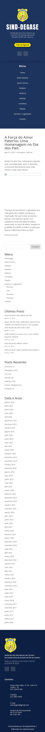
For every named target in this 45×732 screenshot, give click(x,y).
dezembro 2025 (11, 420)
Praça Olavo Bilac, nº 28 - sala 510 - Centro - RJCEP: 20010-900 (24, 687)
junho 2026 (9, 409)
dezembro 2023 (11, 498)
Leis (7, 290)
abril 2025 (8, 446)
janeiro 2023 (9, 538)
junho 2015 (9, 615)
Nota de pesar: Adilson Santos (16, 343)
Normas (9, 287)
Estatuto (8, 266)
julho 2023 (9, 516)
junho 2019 (9, 593)
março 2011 (9, 619)
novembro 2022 (11, 545)
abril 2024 (8, 486)
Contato (8, 301)
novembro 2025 (11, 424)
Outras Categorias (12, 385)
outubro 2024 (10, 464)
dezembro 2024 (11, 457)
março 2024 (9, 490)
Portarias (9, 298)
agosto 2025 (9, 431)
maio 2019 (9, 597)
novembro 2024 (11, 461)
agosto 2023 (9, 512)
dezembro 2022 (11, 542)
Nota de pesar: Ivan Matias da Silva (18, 315)
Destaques (21, 152)
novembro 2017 (11, 604)
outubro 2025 (10, 428)
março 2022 (9, 556)
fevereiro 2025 (10, 453)
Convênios (9, 277)
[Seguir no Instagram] (25, 53)
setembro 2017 (10, 608)
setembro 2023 (10, 509)
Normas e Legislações (13, 284)
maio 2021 (9, 567)
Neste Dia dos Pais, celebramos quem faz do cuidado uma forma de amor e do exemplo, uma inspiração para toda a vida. (22, 325)
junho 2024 (9, 479)
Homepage (9, 258)
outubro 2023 (10, 505)
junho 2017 (9, 611)
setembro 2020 (10, 582)
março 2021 (9, 575)
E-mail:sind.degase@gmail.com (19, 704)
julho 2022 (9, 549)
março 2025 (9, 450)
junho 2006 (9, 622)
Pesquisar (35, 247)
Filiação (7, 280)
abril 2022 (8, 553)
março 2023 (9, 531)
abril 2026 (8, 417)
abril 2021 (8, 571)
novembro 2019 (11, 586)
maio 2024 (9, 483)
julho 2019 (9, 589)
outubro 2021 (10, 564)
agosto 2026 (9, 402)
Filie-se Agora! (22, 44)
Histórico (8, 269)
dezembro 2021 (11, 560)
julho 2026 (9, 406)
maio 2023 (9, 523)
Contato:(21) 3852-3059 (16, 696)
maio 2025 (9, 442)
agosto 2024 (9, 472)
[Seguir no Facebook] (19, 53)
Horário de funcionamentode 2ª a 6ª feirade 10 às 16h (20, 713)
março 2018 (9, 600)
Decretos (10, 294)
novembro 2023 (11, 501)
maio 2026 (9, 413)
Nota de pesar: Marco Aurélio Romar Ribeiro (22, 350)
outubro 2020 (10, 578)
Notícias (29, 152)
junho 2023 (9, 519)
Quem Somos (10, 262)
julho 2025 (9, 435)
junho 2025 (9, 439)
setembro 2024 (10, 468)
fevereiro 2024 (10, 494)
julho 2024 (9, 475)
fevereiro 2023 (10, 534)
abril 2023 (8, 527)
